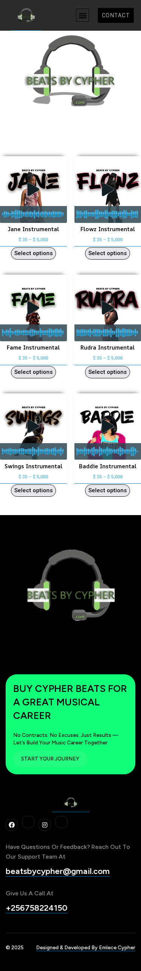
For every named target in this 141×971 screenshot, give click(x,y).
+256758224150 (36, 908)
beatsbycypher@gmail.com (58, 871)
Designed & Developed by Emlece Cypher (85, 947)
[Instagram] (45, 825)
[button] (82, 15)
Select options (33, 253)
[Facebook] (12, 825)
